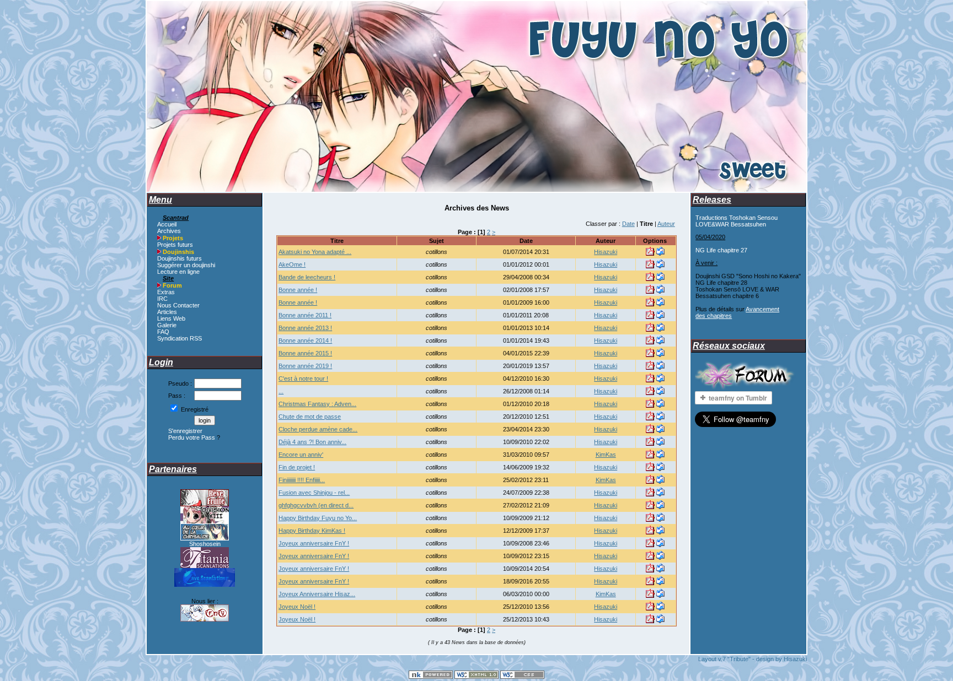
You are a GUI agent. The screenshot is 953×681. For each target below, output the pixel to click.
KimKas (606, 454)
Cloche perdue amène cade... (318, 429)
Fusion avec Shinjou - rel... (314, 492)
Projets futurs (175, 244)
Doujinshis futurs (179, 258)
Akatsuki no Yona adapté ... (315, 251)
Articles (167, 312)
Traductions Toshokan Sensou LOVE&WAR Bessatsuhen (736, 221)
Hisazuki (605, 251)
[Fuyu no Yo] (204, 619)
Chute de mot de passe (310, 416)
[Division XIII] (204, 521)
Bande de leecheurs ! (307, 277)
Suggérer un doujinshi (186, 265)
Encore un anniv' (301, 454)
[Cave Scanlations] (204, 584)
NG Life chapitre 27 (721, 250)
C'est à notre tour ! (303, 378)
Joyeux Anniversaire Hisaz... (317, 594)
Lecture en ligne (178, 271)
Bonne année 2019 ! (305, 366)
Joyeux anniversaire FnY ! (314, 543)
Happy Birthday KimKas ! (312, 530)
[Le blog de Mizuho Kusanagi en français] (204, 538)
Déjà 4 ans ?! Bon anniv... (312, 442)
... (281, 391)
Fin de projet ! (297, 467)
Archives (169, 231)
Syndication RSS (179, 338)
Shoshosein (205, 544)
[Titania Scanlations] (204, 566)
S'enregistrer (185, 431)
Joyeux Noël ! (297, 606)
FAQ (163, 331)
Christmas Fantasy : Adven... (317, 404)
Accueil (166, 224)
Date (628, 223)
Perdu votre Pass (191, 437)
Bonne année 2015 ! (305, 353)
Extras (166, 292)
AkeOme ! (292, 264)
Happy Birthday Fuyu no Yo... (318, 518)
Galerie (166, 325)
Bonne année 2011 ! (305, 315)
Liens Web (171, 318)
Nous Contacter (178, 305)
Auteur (666, 223)
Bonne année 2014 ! (305, 340)
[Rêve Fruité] (204, 504)
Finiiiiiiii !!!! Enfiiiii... (302, 480)
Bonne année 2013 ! (305, 328)
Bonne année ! (298, 290)
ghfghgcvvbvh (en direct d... (316, 505)
